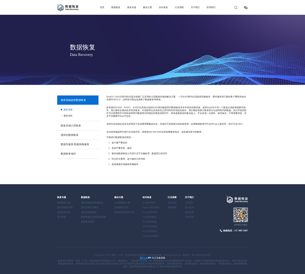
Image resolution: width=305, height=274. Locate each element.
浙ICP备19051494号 (201, 255)
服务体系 (189, 212)
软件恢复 (163, 7)
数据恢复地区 (68, 153)
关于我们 (195, 7)
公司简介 (189, 202)
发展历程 (189, 217)
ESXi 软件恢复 (150, 231)
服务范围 (68, 110)
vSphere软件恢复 (151, 236)
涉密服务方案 (121, 207)
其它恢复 (61, 217)
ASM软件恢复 (149, 217)
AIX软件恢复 (149, 202)
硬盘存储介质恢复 (71, 125)
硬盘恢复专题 (64, 212)
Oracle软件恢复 (150, 212)
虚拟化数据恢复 (69, 135)
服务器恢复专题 (65, 207)
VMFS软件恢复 (150, 226)
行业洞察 (179, 7)
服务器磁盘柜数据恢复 (73, 100)
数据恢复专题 (64, 202)
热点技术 (172, 202)
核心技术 (189, 207)
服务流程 (68, 116)
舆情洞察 (172, 207)
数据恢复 (115, 7)
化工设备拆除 (158, 258)
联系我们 (211, 7)
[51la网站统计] (145, 258)
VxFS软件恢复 (150, 222)
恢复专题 (131, 7)
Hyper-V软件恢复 (151, 207)
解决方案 (147, 7)
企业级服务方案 (122, 202)
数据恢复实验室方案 (124, 212)
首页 (102, 7)
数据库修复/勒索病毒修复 (75, 144)
